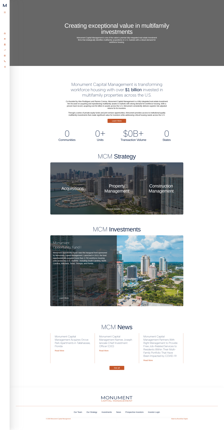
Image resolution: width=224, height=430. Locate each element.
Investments (107, 412)
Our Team (78, 412)
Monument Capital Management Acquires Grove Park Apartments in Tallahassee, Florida (72, 341)
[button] (94, 298)
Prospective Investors (134, 412)
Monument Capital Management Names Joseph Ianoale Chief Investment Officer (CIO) (115, 341)
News (118, 412)
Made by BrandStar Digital (179, 419)
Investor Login (154, 412)
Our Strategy (91, 412)
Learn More (64, 298)
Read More (59, 351)
